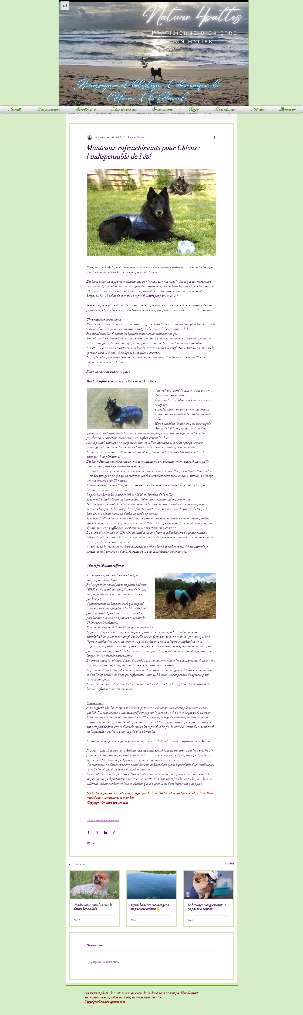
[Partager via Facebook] (88, 832)
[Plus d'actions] (214, 137)
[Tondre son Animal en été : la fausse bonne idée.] (94, 885)
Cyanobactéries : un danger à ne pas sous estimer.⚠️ (150, 907)
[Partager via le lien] (114, 832)
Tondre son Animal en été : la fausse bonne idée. (93, 907)
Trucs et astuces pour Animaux (103, 820)
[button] (123, 109)
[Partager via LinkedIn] (105, 832)
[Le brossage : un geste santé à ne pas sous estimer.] (208, 885)
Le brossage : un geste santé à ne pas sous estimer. (207, 907)
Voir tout (229, 863)
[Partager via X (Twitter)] (97, 832)
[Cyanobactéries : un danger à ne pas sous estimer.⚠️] (151, 885)
